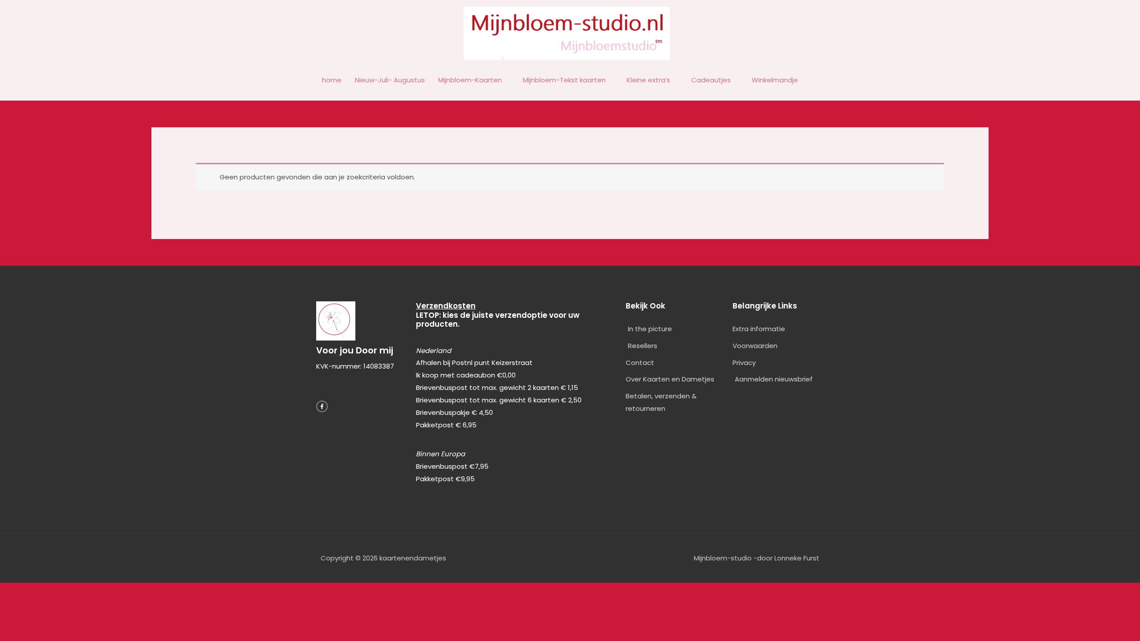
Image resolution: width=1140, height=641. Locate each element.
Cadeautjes (711, 80)
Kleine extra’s (648, 80)
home (332, 80)
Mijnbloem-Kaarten (470, 80)
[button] (814, 80)
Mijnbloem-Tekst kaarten (564, 80)
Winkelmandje (775, 80)
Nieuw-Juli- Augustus (390, 80)
